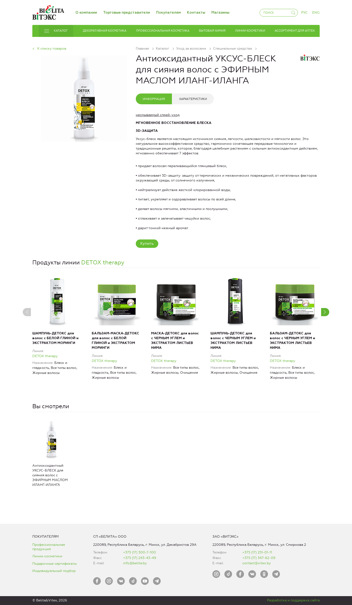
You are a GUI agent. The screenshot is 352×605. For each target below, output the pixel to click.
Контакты (196, 12)
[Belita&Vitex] (48, 11)
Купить (147, 243)
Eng (316, 13)
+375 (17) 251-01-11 (257, 552)
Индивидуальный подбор (54, 571)
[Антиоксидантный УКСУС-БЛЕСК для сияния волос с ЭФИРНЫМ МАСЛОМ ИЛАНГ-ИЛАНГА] (84, 97)
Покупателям (168, 12)
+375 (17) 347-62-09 (258, 558)
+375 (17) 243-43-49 (139, 558)
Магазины (220, 12)
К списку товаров (51, 49)
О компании (86, 12)
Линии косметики (47, 556)
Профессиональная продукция (48, 547)
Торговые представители (126, 12)
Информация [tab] (154, 99)
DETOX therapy (102, 262)
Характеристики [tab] (193, 99)
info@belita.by (135, 563)
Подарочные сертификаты (54, 564)
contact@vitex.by (256, 563)
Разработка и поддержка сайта (293, 600)
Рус (304, 13)
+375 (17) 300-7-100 (139, 552)
